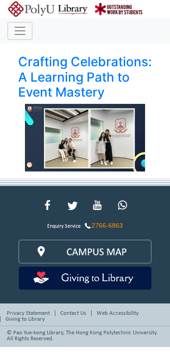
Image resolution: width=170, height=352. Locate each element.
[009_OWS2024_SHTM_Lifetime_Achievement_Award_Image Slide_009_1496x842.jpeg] (85, 137)
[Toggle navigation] (20, 31)
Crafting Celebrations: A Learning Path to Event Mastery (85, 77)
